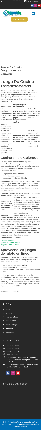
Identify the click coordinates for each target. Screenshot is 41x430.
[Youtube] (39, 5)
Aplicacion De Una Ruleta (10, 243)
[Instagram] (35, 5)
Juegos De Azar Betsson (10, 245)
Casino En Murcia (7, 240)
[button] (33, 13)
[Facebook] (32, 5)
